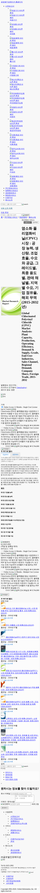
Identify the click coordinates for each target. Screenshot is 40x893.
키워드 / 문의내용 (8, 802)
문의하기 (5, 808)
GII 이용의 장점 (11, 779)
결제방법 (8, 775)
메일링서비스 (10, 195)
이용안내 (8, 198)
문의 (12, 841)
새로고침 (35, 804)
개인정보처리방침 (13, 881)
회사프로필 (15, 850)
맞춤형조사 (15, 821)
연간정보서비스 (11, 188)
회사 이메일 (5, 794)
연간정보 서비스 (11, 217)
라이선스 (8, 772)
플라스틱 (32, 217)
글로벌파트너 (10, 193)
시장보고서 (9, 6)
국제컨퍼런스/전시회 (18, 823)
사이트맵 (9, 883)
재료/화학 (23, 217)
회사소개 (8, 200)
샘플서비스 (15, 833)
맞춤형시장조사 (11, 191)
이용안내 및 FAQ (17, 839)
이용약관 (9, 879)
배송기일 (8, 777)
